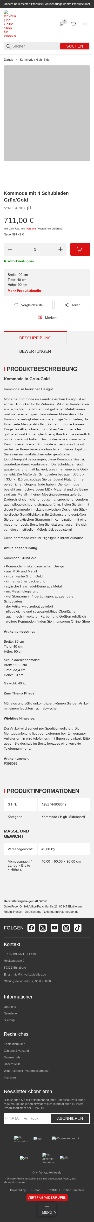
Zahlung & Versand (16, 1050)
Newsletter (11, 1013)
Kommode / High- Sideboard (37, 59)
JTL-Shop (34, 1190)
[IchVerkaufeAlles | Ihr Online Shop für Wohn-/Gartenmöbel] (10, 24)
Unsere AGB (12, 1064)
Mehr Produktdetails (24, 291)
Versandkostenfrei (14, 1182)
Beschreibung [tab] (35, 338)
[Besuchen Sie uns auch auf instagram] (66, 928)
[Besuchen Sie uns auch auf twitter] (43, 928)
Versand (31, 228)
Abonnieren (70, 1118)
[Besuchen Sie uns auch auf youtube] (54, 928)
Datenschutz (12, 1057)
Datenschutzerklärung (70, 1100)
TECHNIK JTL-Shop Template (64, 1190)
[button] (86, 916)
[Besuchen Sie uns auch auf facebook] (31, 928)
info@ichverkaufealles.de (29, 974)
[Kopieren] (29, 208)
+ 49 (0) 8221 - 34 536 (21, 953)
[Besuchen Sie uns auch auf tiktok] (77, 928)
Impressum (11, 1077)
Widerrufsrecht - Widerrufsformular (26, 1071)
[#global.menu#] (85, 24)
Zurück (8, 59)
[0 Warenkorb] (73, 24)
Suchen (74, 46)
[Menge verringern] (10, 249)
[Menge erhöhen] (60, 249)
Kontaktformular (14, 1044)
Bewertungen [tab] (35, 351)
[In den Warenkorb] (80, 249)
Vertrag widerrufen (47, 1197)
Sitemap (9, 1020)
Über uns (10, 1007)
